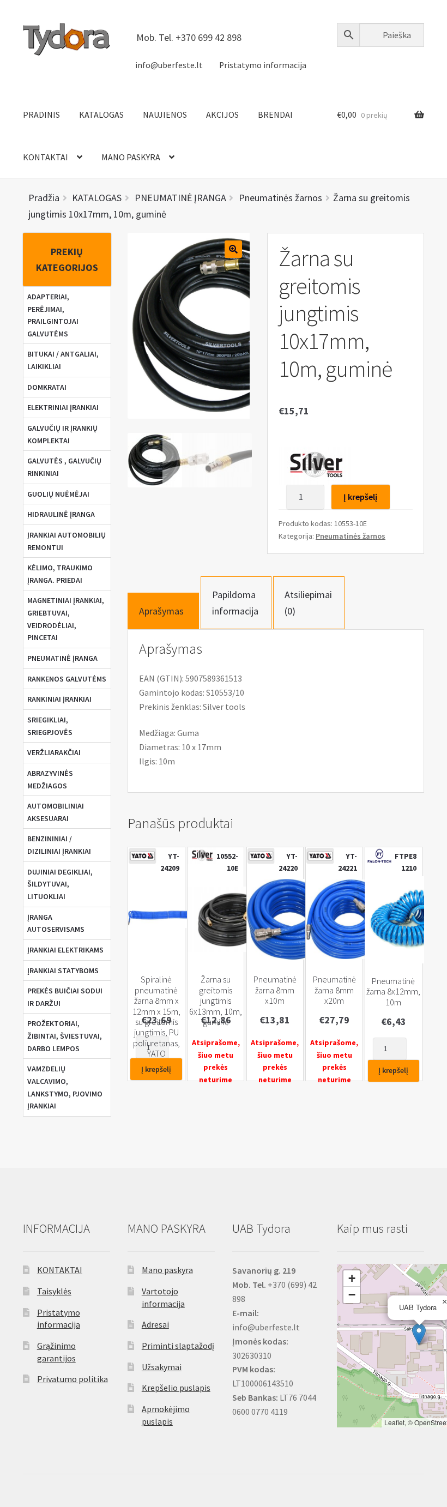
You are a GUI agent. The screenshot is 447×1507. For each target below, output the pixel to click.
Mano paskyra (167, 1269)
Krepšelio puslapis (176, 1387)
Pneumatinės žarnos (350, 536)
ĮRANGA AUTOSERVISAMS (55, 923)
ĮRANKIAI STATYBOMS (63, 970)
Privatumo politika (72, 1378)
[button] (419, 1334)
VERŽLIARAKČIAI (54, 752)
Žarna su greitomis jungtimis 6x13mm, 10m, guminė (215, 1000)
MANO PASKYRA (130, 157)
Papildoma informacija (235, 602)
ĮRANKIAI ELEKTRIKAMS (65, 950)
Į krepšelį (360, 496)
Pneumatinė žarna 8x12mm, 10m (393, 992)
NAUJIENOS (165, 114)
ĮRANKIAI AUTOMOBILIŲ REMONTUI (66, 541)
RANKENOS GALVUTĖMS (66, 679)
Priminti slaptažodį (178, 1345)
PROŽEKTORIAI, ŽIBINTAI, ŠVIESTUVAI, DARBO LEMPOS (64, 1035)
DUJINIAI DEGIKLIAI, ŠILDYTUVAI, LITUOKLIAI (60, 884)
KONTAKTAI (45, 157)
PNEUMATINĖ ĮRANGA (62, 658)
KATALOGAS (101, 114)
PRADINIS (41, 114)
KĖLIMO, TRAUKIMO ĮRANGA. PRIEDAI (60, 574)
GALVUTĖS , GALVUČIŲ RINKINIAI (64, 467)
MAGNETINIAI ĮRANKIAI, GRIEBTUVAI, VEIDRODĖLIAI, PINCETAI (65, 618)
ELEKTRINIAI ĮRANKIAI (63, 407)
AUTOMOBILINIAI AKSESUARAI (55, 812)
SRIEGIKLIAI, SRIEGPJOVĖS (50, 726)
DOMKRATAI (47, 387)
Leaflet (394, 1422)
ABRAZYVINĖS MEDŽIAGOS (50, 779)
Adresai (155, 1324)
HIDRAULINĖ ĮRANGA (61, 514)
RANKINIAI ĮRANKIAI (59, 699)
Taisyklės (54, 1291)
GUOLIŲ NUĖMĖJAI (58, 494)
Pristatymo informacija (262, 65)
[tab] (163, 611)
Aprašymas (161, 611)
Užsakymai (162, 1366)
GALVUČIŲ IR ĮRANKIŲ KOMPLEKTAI (62, 434)
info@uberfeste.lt (169, 65)
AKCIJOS (222, 114)
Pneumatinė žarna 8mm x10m (275, 990)
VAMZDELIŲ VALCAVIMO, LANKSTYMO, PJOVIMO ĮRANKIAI (64, 1087)
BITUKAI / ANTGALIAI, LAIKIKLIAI (63, 360)
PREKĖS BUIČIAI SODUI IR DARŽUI (64, 997)
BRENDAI (275, 114)
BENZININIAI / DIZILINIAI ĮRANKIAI (59, 845)
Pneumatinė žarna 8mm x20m (334, 990)
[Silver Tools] (315, 466)
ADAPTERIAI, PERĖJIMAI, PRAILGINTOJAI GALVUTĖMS (52, 315)
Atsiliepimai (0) (308, 602)
